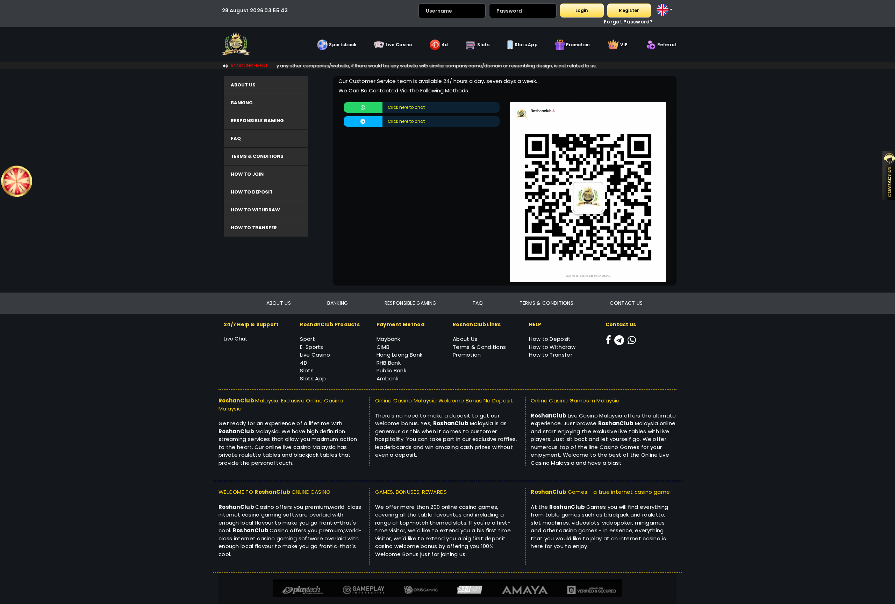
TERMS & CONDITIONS (257, 156)
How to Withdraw (552, 347)
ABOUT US (243, 85)
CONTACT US (626, 303)
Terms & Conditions (479, 347)
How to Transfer (550, 354)
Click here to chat (406, 107)
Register (629, 10)
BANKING (242, 102)
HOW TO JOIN (247, 174)
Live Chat (236, 338)
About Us (465, 339)
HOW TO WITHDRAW (255, 209)
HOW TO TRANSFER (254, 227)
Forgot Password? (628, 21)
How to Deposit (550, 339)
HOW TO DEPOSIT (252, 192)
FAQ (236, 138)
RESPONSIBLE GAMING (257, 120)
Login (581, 10)
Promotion (467, 354)
